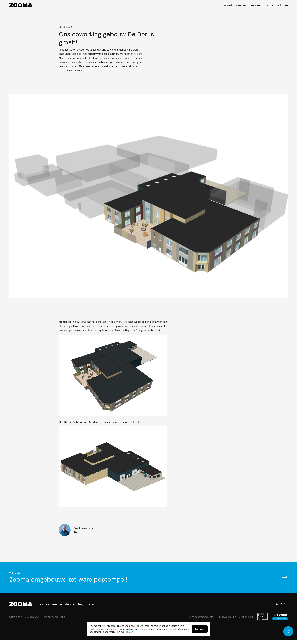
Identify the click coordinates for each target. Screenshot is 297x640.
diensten (70, 604)
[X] (277, 604)
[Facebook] (273, 604)
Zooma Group (57, 617)
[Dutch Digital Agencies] (262, 617)
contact (90, 604)
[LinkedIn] (281, 604)
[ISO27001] (280, 617)
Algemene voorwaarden (201, 617)
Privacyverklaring (226, 617)
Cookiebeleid (246, 617)
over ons (57, 604)
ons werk (44, 604)
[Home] (20, 5)
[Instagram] (285, 604)
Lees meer (128, 632)
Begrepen (199, 629)
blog (80, 604)
